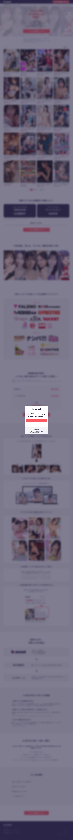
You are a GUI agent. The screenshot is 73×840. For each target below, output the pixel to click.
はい (36, 420)
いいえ (36, 424)
